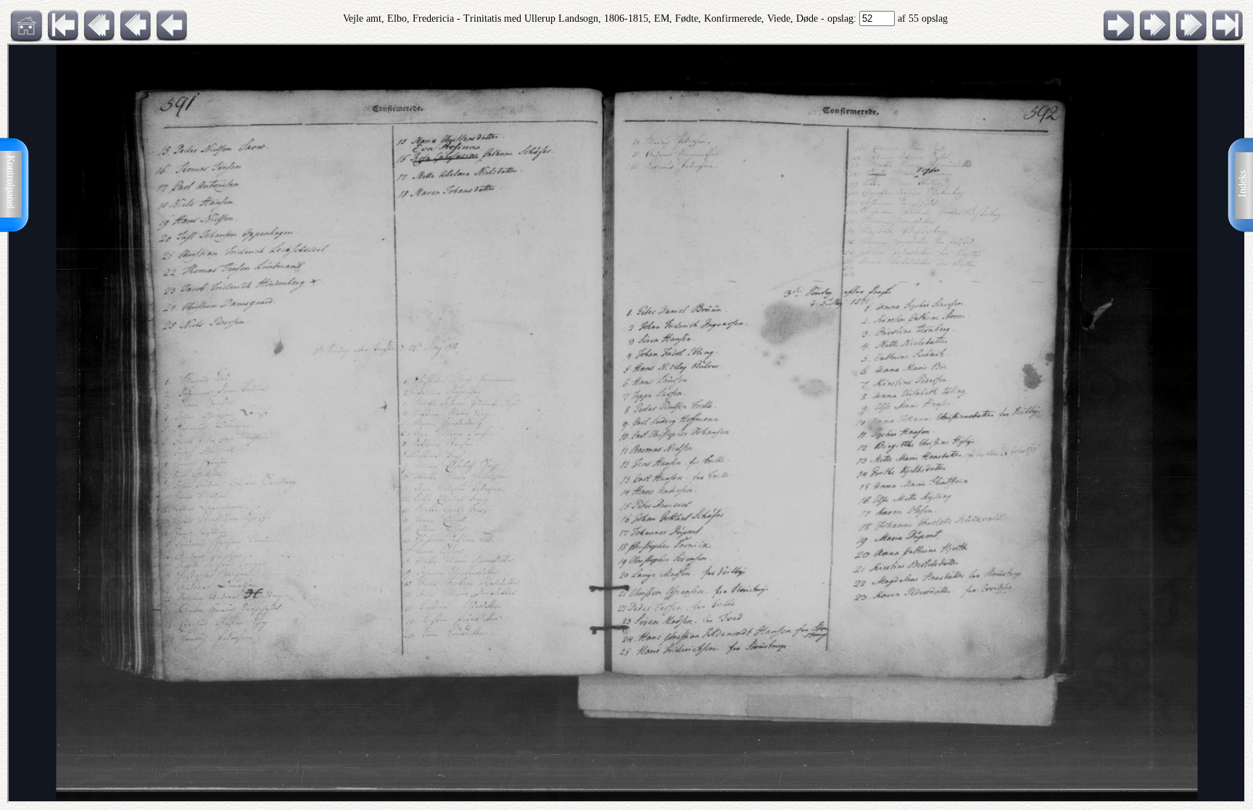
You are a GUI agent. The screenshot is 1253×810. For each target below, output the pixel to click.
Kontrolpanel (10, 182)
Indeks (1242, 183)
